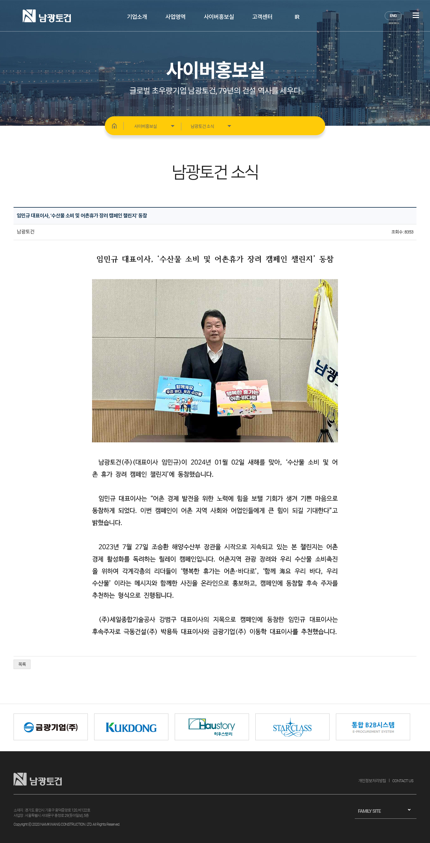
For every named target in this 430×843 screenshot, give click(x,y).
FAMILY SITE (369, 811)
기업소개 (137, 17)
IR (297, 17)
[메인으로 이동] (114, 125)
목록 (22, 664)
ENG (393, 15)
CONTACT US (402, 780)
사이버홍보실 (219, 17)
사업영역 (175, 17)
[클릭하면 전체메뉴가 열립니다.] (416, 15)
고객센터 (262, 17)
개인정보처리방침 (372, 780)
